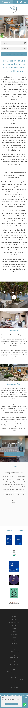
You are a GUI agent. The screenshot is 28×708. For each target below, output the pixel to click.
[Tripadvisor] (17, 688)
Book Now (7, 2)
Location (14, 640)
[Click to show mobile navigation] (25, 2)
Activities (14, 634)
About (14, 619)
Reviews (14, 637)
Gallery (14, 631)
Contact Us (14, 643)
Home (14, 616)
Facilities (14, 625)
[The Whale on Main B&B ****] (14, 10)
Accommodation (14, 330)
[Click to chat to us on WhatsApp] (25, 704)
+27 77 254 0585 (14, 658)
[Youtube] (11, 688)
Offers (14, 628)
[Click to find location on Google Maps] (17, 2)
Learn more (9, 701)
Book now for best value (14, 454)
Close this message (11, 704)
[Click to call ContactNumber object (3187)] (21, 2)
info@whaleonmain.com (14, 672)
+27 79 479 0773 (14, 652)
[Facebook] (14, 688)
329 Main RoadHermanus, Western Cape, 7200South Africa (14, 680)
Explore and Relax (14, 384)
